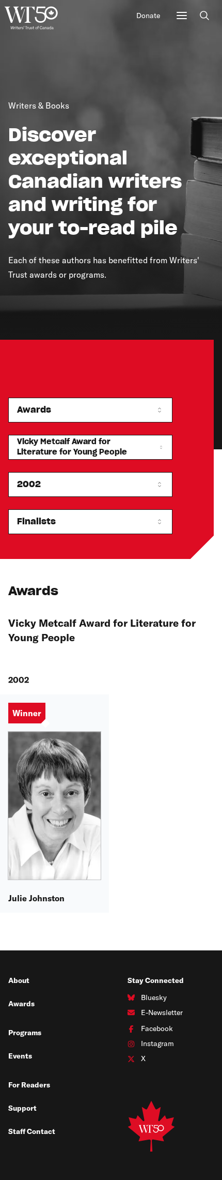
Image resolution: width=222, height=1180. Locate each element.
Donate (148, 15)
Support (22, 1108)
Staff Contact (31, 1131)
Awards (21, 1003)
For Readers (29, 1085)
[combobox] (90, 410)
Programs (24, 1032)
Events (20, 1056)
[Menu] (181, 15)
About (18, 980)
